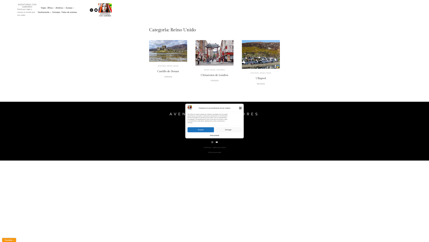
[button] (240, 108)
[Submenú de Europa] (73, 8)
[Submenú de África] (53, 8)
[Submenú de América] (64, 8)
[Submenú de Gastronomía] (50, 12)
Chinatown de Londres (214, 75)
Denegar (228, 130)
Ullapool (261, 78)
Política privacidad (214, 135)
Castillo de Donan (168, 71)
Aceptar (201, 130)
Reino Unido (172, 66)
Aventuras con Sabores (27, 5)
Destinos (162, 66)
